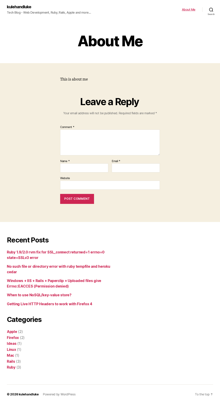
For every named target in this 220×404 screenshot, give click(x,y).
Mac (10, 355)
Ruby (11, 367)
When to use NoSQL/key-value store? (39, 295)
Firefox (13, 338)
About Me (188, 9)
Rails (11, 361)
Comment (67, 127)
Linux (11, 349)
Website (65, 178)
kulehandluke (19, 7)
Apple (12, 331)
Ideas (11, 343)
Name (65, 161)
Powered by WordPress (59, 394)
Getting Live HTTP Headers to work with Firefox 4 (49, 304)
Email (116, 161)
